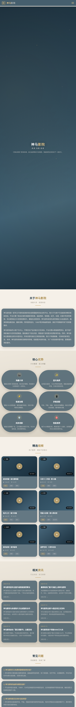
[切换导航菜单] (72, 3)
